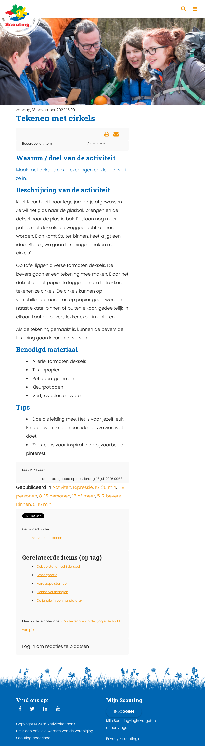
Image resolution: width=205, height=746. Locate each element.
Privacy (112, 738)
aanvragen (120, 727)
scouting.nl (131, 738)
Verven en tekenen (47, 537)
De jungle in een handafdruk (59, 600)
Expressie (83, 487)
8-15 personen (54, 496)
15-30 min (105, 487)
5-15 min (42, 504)
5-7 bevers (109, 496)
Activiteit (61, 487)
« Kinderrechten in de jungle (83, 621)
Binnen (23, 504)
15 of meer (83, 496)
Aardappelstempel (52, 583)
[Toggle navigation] (195, 9)
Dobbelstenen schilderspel (58, 566)
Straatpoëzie (47, 575)
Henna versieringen (52, 592)
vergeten (148, 720)
